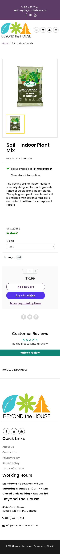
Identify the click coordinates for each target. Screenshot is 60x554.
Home (5, 43)
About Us (8, 447)
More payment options (25, 303)
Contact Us (9, 452)
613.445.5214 (31, 7)
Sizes (10, 241)
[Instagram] (30, 15)
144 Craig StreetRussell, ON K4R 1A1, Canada (19, 509)
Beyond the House (22, 546)
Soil (19, 257)
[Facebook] (26, 15)
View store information (25, 175)
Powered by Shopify (44, 546)
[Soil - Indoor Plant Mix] (30, 87)
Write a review (30, 353)
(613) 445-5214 (14, 518)
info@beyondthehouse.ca (32, 10)
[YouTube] (35, 15)
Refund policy (10, 463)
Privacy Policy (11, 458)
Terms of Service (13, 468)
